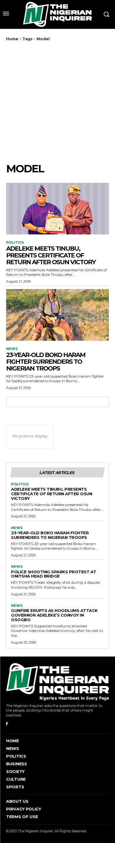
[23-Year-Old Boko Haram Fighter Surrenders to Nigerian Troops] (57, 315)
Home (12, 39)
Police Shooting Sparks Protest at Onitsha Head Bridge (53, 574)
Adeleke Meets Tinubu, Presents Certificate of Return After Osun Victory (50, 255)
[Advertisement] (57, 101)
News (12, 349)
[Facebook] (7, 724)
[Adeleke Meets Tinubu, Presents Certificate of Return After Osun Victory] (57, 208)
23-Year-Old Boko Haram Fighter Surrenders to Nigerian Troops (45, 361)
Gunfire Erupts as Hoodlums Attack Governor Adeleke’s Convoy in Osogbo (54, 615)
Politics (15, 243)
